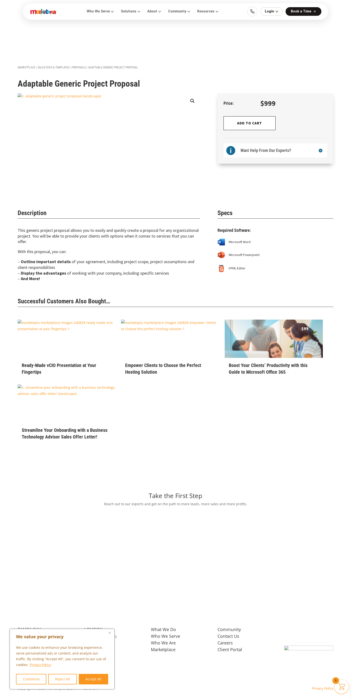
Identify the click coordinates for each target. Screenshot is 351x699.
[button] (192, 101)
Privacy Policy (40, 664)
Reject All (62, 679)
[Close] (109, 633)
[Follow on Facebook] (289, 631)
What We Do (163, 629)
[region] (62, 659)
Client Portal (230, 649)
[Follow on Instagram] (309, 631)
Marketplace (26, 67)
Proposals (79, 67)
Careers (225, 643)
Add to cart (249, 123)
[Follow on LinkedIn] (318, 631)
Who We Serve (165, 636)
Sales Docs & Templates (53, 67)
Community (229, 629)
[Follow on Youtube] (328, 631)
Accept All (93, 679)
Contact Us (228, 636)
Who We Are (163, 643)
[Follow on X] (299, 631)
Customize (31, 679)
